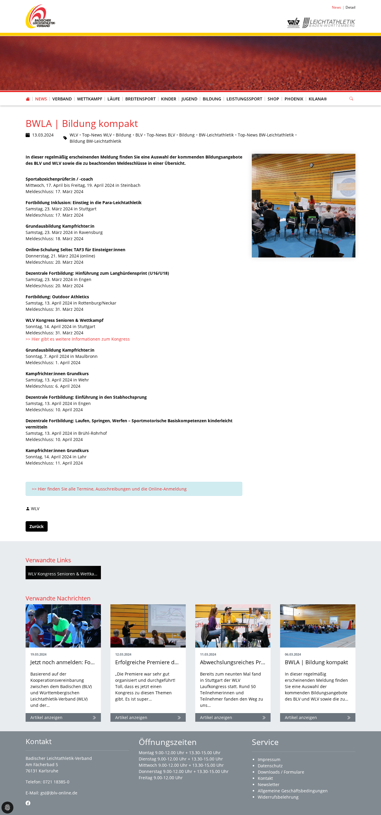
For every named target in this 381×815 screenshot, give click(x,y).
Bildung (212, 99)
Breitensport (140, 99)
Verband (62, 99)
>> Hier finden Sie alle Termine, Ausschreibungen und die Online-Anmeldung (109, 489)
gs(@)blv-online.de (58, 793)
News (41, 99)
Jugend (189, 99)
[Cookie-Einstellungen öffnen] (7, 808)
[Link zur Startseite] (40, 16)
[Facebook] (28, 803)
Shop (273, 99)
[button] (62, 93)
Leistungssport (244, 99)
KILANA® (318, 99)
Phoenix (294, 99)
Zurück (36, 526)
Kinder (168, 99)
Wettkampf (89, 99)
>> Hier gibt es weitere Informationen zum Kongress (79, 339)
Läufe (113, 99)
